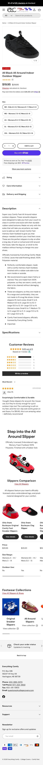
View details (10, 537)
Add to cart (29, 146)
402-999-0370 (15, 682)
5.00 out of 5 (27, 349)
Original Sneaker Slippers (11, 621)
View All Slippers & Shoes (13, 593)
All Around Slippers (30, 620)
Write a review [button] (21, 373)
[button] (39, 9)
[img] (7, 388)
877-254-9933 (18, 685)
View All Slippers (21, 484)
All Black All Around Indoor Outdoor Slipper (22, 23)
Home (4, 23)
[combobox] (21, 15)
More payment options (21, 169)
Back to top (21, 655)
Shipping (5, 88)
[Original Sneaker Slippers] (10, 606)
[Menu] (3, 9)
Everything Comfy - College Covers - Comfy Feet (23, 759)
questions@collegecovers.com (21, 690)
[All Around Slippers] (30, 606)
